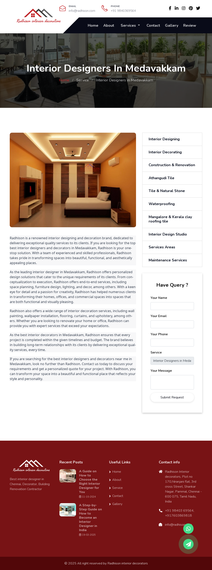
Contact (153, 25)
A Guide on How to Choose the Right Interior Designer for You (89, 481)
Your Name (159, 298)
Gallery (171, 25)
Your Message (161, 370)
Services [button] (129, 25)
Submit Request (172, 397)
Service (82, 80)
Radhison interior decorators (127, 563)
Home (93, 25)
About (108, 25)
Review (189, 25)
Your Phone (159, 334)
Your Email (159, 316)
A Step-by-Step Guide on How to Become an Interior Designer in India (90, 517)
